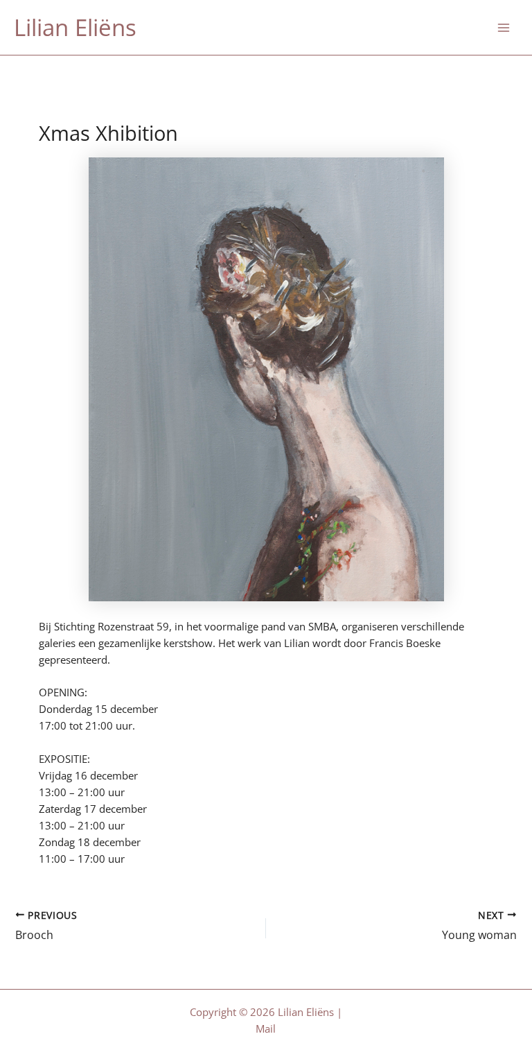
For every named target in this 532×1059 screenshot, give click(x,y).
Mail (266, 1028)
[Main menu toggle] (503, 27)
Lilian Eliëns (75, 27)
